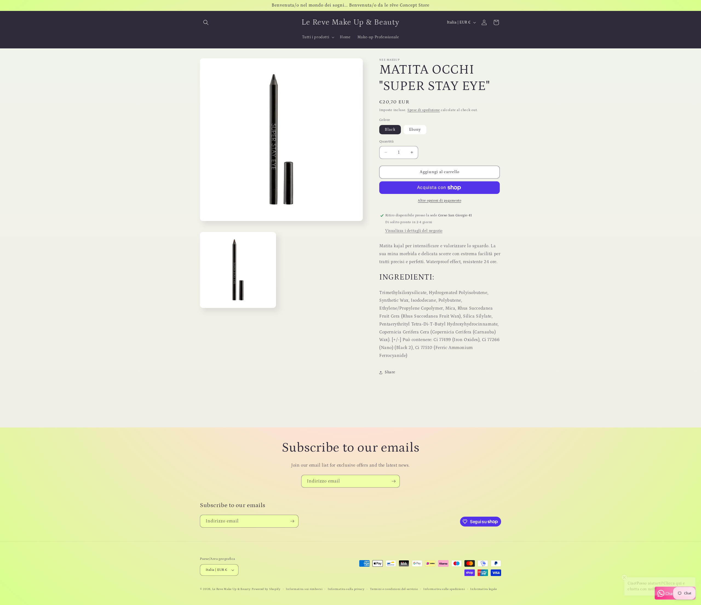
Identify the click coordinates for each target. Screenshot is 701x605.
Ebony (415, 129)
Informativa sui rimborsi (304, 589)
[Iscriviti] (393, 481)
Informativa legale (483, 589)
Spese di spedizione (423, 110)
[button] (206, 22)
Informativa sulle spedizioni (444, 589)
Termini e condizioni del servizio (394, 589)
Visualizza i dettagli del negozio (414, 231)
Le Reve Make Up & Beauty (231, 589)
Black (390, 129)
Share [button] (390, 372)
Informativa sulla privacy (346, 589)
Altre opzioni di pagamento (439, 200)
